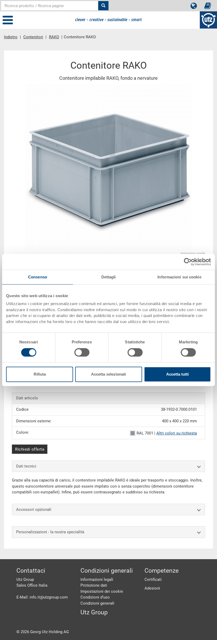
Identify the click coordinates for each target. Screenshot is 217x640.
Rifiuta (40, 374)
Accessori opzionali (33, 509)
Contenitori (33, 37)
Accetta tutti (177, 374)
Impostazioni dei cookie (101, 591)
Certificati (153, 579)
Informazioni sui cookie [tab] (179, 277)
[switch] (81, 352)
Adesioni (152, 588)
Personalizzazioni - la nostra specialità (50, 532)
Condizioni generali (97, 603)
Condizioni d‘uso (95, 597)
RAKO (54, 37)
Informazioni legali (96, 579)
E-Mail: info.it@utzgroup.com (42, 597)
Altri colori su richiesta (176, 433)
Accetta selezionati (108, 374)
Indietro (10, 37)
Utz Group (94, 612)
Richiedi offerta (29, 449)
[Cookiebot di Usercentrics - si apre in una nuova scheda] (188, 262)
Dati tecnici (26, 466)
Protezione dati (93, 585)
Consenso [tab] (37, 277)
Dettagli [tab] (108, 277)
